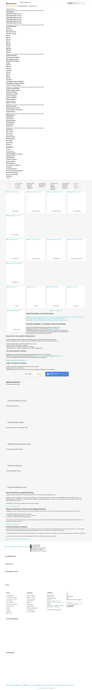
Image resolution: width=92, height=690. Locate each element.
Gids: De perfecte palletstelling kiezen (56, 317)
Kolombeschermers (11, 168)
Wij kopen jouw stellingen (12, 604)
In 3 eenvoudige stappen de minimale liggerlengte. (17, 624)
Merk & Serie (9, 30)
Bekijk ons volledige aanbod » (13, 506)
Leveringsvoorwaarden (11, 599)
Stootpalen (9, 167)
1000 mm (8, 44)
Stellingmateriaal (10, 9)
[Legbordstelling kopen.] (77, 200)
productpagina (40, 356)
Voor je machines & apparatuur (14, 170)
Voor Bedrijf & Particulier (11, 597)
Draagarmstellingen (11, 55)
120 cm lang (9, 131)
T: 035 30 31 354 (22, 6)
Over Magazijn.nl (10, 595)
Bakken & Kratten (36, 258)
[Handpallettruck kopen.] (15, 271)
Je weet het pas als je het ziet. (13, 630)
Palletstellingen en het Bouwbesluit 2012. (15, 637)
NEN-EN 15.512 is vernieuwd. (13, 632)
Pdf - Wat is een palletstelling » (13, 659)
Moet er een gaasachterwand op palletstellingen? (17, 647)
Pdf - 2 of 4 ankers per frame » (13, 662)
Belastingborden (10, 163)
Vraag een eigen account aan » (13, 524)
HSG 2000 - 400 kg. (11, 31)
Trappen (16, 305)
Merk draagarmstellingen (13, 57)
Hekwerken (9, 176)
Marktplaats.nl (59, 356)
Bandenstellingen (11, 99)
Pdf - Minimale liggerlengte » (12, 658)
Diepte (8, 35)
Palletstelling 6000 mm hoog (13, 23)
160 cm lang (9, 133)
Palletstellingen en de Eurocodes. (14, 641)
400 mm (8, 37)
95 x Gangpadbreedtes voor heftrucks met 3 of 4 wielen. (19, 648)
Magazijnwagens (10, 115)
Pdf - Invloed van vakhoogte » (13, 656)
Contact (8, 178)
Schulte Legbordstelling (12, 88)
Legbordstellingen (76, 211)
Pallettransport (10, 118)
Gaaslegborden (10, 157)
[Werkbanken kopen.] (56, 295)
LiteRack (8, 28)
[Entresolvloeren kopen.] (15, 248)
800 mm (8, 43)
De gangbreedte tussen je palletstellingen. (16, 627)
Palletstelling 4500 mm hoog (13, 19)
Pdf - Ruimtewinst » (10, 655)
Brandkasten (76, 305)
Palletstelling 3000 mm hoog (13, 13)
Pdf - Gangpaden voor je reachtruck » (15, 676)
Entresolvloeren (10, 151)
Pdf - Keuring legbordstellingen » (13, 671)
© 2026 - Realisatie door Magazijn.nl (46, 688)
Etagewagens (10, 116)
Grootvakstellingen (11, 26)
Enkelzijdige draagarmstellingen (15, 81)
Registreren (8, 611)
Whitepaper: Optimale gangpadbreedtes (58, 320)
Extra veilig (9, 140)
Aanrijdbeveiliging (10, 152)
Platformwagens (10, 122)
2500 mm (8, 50)
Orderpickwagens (11, 120)
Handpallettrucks (15, 282)
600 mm (8, 41)
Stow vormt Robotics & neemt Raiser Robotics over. (18, 634)
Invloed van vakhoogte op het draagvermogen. (17, 622)
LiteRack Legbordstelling (13, 90)
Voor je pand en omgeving (13, 165)
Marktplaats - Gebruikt (12, 94)
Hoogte (8, 46)
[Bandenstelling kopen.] (15, 224)
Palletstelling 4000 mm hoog (13, 17)
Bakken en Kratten (11, 106)
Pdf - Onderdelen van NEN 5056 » (14, 668)
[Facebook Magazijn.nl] (11, 546)
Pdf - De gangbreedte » (11, 661)
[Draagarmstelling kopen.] (56, 200)
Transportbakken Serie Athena (14, 109)
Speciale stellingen (11, 95)
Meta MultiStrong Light (12, 59)
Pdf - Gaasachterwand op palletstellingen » (16, 678)
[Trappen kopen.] (16, 295)
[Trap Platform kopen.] (36, 295)
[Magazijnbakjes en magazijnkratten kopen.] (36, 248)
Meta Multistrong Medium (13, 61)
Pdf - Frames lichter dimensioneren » (14, 663)
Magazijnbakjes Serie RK (13, 108)
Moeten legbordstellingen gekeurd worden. (16, 640)
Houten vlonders (10, 161)
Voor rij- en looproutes (12, 174)
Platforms (8, 144)
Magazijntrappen (10, 138)
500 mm (8, 39)
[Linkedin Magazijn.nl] (24, 546)
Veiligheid (29, 602)
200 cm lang (9, 135)
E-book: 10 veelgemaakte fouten (56, 318)
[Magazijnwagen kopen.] (56, 248)
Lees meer (11, 403)
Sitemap (8, 608)
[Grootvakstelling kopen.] (36, 200)
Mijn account (9, 613)
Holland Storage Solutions (11, 587)
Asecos (8, 149)
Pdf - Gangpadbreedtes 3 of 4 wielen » (15, 679)
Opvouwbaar (9, 142)
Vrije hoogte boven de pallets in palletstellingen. (17, 644)
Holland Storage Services (11, 589)
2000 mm (8, 48)
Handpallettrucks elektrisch (76, 258)
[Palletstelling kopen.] (15, 200)
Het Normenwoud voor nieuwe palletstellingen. (17, 643)
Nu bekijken (11, 468)
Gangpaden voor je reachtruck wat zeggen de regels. (18, 645)
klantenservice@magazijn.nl (58, 602)
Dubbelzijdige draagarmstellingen (15, 83)
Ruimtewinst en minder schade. (13, 621)
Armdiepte (9, 70)
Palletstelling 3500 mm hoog (13, 15)
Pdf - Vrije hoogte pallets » (12, 675)
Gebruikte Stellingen (11, 92)
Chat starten (70, 606)
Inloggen (8, 609)
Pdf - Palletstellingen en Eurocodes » (14, 672)
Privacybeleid (9, 600)
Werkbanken (9, 129)
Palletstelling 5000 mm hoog (13, 21)
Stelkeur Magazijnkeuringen (11, 590)
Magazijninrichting (10, 101)
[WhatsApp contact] (33, 6)
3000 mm (8, 52)
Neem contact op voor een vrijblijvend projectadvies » (18, 539)
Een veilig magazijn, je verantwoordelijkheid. (16, 631)
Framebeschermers (11, 159)
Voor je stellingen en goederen (14, 154)
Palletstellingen (10, 12)
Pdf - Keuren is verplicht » (12, 669)
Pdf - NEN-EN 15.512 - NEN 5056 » (14, 666)
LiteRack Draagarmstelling (13, 85)
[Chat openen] (67, 594)
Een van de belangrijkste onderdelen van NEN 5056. (18, 635)
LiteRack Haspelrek (11, 97)
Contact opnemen (10, 606)
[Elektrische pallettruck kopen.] (77, 248)
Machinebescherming (12, 172)
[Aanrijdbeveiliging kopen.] (16, 319)
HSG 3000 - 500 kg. (11, 33)
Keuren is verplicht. (10, 638)
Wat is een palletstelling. (11, 625)
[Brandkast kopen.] (76, 295)
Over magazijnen (10, 602)
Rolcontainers (10, 124)
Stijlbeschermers (10, 156)
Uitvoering (9, 79)
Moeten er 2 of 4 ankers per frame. (14, 628)
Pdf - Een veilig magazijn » (12, 665)
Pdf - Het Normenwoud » (12, 673)
